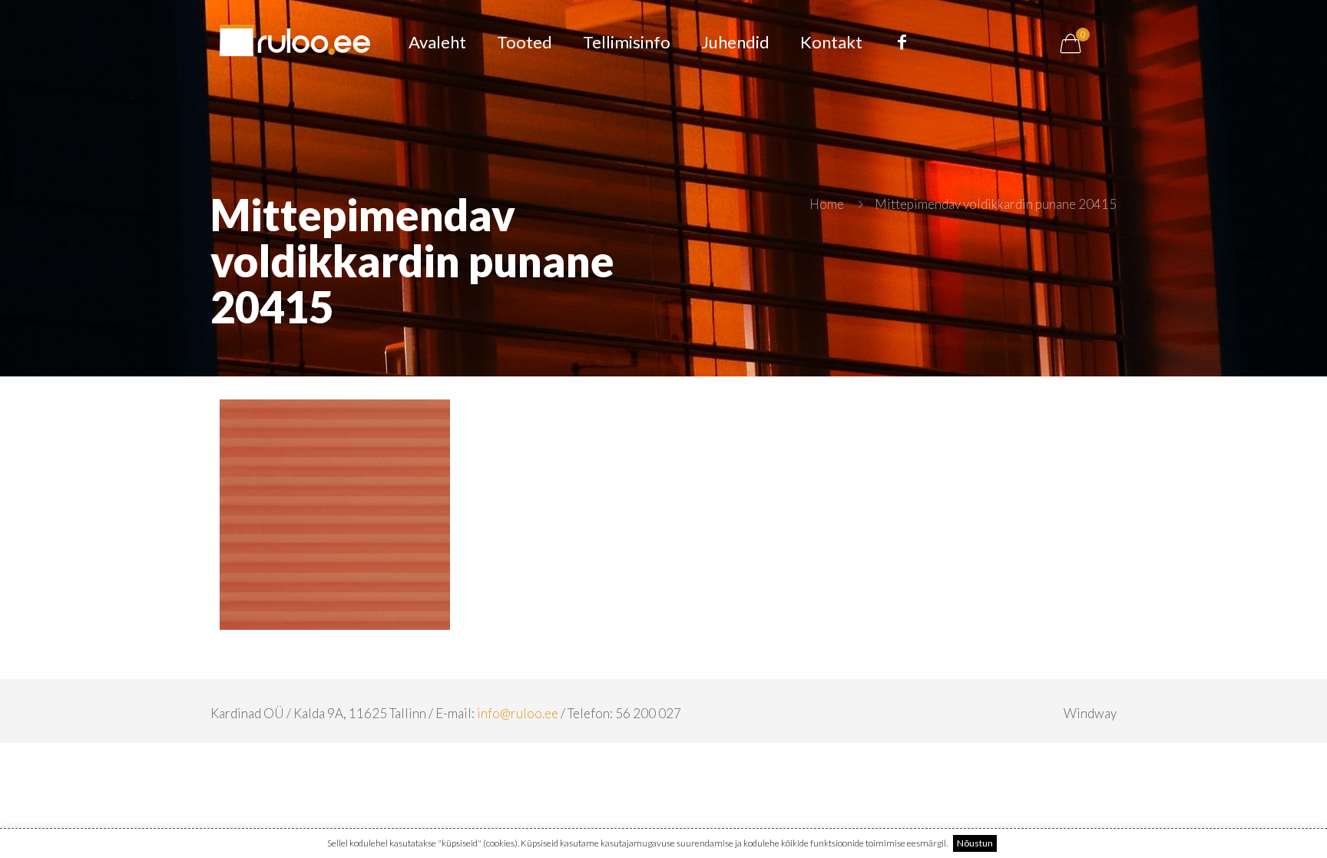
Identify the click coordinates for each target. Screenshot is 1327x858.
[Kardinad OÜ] (295, 42)
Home (826, 204)
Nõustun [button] (975, 843)
